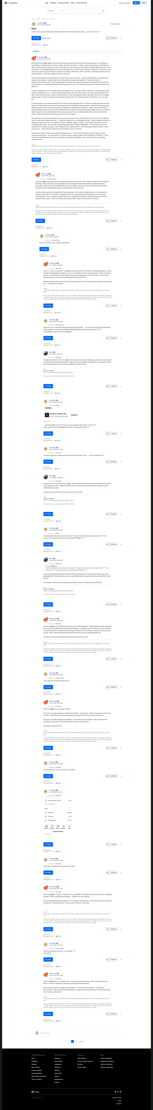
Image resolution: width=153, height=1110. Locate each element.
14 (49, 694)
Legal (120, 1100)
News (73, 3)
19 (49, 936)
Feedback (53, 3)
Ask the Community (106, 1064)
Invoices (57, 1082)
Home (33, 19)
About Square (82, 1058)
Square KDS (58, 1073)
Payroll (57, 1076)
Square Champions (106, 1058)
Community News (37, 1073)
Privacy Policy (116, 1097)
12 (49, 611)
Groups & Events (63, 3)
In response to (48, 179)
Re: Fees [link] (52, 19)
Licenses (118, 1103)
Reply (37, 38)
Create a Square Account (85, 1061)
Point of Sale (58, 1061)
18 (49, 879)
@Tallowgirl (40, 63)
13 (49, 666)
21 (49, 1021)
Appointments (59, 1079)
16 (49, 783)
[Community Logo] (6, 3)
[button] (107, 38)
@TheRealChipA (61, 360)
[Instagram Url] (120, 1092)
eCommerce (58, 1064)
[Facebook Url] (118, 1092)
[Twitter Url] (115, 1092)
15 (49, 755)
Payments (45, 19)
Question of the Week (107, 1061)
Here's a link (71, 273)
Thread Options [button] (115, 24)
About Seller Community (39, 1076)
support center (58, 372)
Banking (57, 1070)
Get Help (80, 1064)
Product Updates (37, 1070)
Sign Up (136, 3)
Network (34, 1064)
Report (47, 45)
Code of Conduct (37, 1079)
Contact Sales (82, 1067)
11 (49, 551)
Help (46, 3)
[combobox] (83, 11)
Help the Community (107, 1067)
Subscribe (47, 38)
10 (49, 521)
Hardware (57, 1067)
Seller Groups (36, 1067)
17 (49, 851)
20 (49, 966)
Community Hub (81, 3)
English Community (124, 3)
